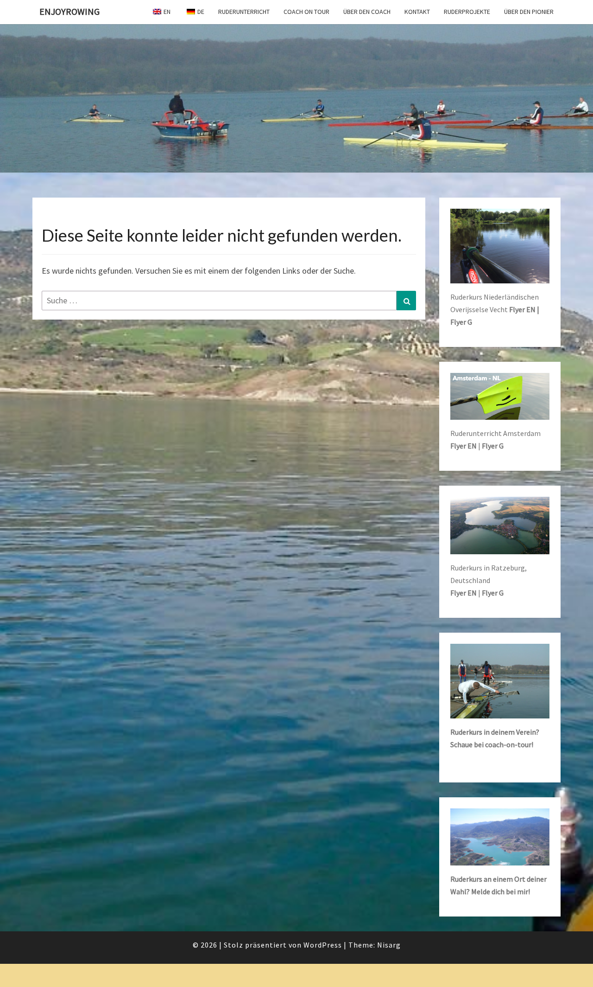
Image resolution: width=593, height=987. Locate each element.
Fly (513, 309)
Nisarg (389, 944)
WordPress (322, 944)
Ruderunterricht (244, 11)
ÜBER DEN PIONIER (529, 11)
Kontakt (417, 11)
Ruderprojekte (467, 11)
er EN (527, 309)
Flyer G (493, 445)
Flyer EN (463, 445)
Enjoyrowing (69, 11)
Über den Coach (367, 11)
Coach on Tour (306, 11)
